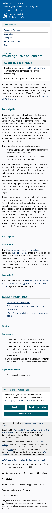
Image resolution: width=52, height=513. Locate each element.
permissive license (34, 504)
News (42, 485)
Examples (8, 38)
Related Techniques (12, 41)
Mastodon (44, 473)
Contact (12, 485)
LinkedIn (30, 473)
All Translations (29, 490)
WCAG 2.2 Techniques (14, 3)
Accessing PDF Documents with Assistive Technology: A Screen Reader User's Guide (25, 283)
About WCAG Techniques (13, 10)
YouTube (9, 478)
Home (4, 485)
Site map (21, 485)
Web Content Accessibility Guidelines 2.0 (24, 250)
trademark (18, 504)
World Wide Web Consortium (28, 501)
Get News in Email (13, 473)
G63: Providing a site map (18, 302)
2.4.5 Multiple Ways (36, 68)
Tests (6, 45)
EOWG (10, 449)
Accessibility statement (11, 490)
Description (8, 34)
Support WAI (32, 485)
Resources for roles (10, 495)
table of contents (19, 253)
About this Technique (12, 30)
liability (10, 504)
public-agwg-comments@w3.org (19, 401)
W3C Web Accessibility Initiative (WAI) (24, 460)
